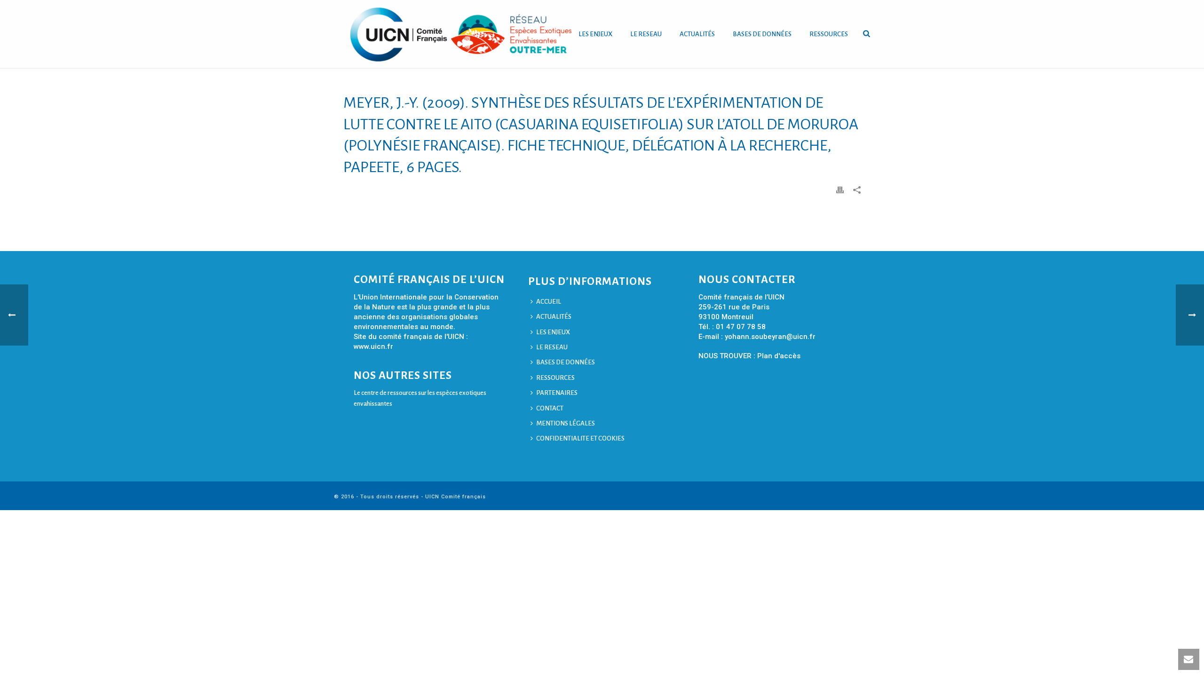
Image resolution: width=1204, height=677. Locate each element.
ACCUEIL (548, 301)
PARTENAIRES (557, 392)
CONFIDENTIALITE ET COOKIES (580, 438)
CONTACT (549, 408)
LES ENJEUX (595, 34)
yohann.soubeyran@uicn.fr (770, 336)
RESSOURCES (828, 34)
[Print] (840, 189)
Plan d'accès (778, 356)
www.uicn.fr (373, 346)
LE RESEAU (646, 34)
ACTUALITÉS (697, 34)
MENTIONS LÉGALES (565, 423)
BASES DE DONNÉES (762, 34)
